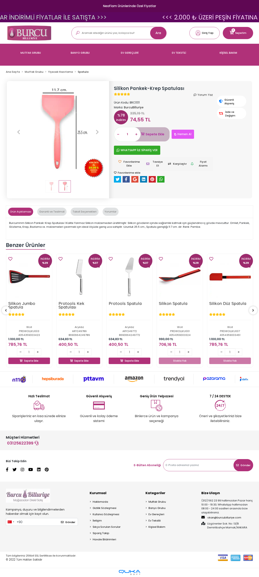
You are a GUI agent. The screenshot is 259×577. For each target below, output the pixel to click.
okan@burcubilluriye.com (224, 517)
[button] (204, 33)
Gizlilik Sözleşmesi (104, 508)
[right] (253, 310)
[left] (6, 310)
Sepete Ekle (154, 134)
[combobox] (10, 522)
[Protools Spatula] (129, 277)
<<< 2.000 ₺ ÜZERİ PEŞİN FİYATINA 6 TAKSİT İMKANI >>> (129, 17)
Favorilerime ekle (128, 173)
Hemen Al (184, 134)
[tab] (20, 212)
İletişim (97, 521)
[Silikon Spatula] (180, 277)
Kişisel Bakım (157, 527)
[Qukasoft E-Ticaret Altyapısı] (129, 572)
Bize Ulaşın (210, 493)
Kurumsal (98, 493)
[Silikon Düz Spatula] (230, 277)
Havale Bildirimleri (104, 539)
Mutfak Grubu (157, 502)
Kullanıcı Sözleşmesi (106, 514)
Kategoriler (155, 493)
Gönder (245, 465)
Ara (158, 33)
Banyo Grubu (157, 508)
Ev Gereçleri (156, 514)
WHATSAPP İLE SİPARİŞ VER (139, 150)
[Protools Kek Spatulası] (79, 277)
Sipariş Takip (101, 533)
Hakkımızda (100, 502)
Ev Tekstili (155, 521)
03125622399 (20, 443)
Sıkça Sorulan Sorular (107, 527)
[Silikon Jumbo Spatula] (29, 277)
